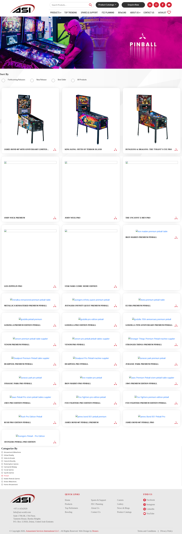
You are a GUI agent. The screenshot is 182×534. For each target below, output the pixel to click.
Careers (120, 500)
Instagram (151, 504)
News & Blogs (123, 508)
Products (55, 12)
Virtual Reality (9, 455)
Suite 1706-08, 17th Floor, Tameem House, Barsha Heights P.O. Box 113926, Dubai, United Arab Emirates (33, 519)
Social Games (9, 470)
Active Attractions (10, 481)
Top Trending (70, 12)
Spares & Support (89, 12)
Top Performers (71, 508)
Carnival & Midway (10, 467)
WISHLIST (163, 12)
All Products (82, 79)
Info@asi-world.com (22, 512)
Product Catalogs (124, 512)
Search (90, 5)
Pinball (6, 475)
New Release (41, 79)
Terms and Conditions (146, 531)
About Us (134, 12)
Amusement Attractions (12, 452)
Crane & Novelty (9, 461)
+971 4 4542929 (20, 508)
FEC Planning (108, 12)
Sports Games (9, 472)
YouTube (150, 513)
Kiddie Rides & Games (12, 478)
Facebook (151, 500)
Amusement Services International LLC (43, 531)
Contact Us (148, 12)
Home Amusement (11, 484)
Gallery (120, 504)
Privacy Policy (166, 531)
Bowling (122, 12)
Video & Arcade (9, 458)
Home (67, 500)
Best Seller (62, 79)
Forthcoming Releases (16, 79)
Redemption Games (11, 464)
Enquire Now (133, 4)
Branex (95, 531)
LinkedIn (150, 509)
